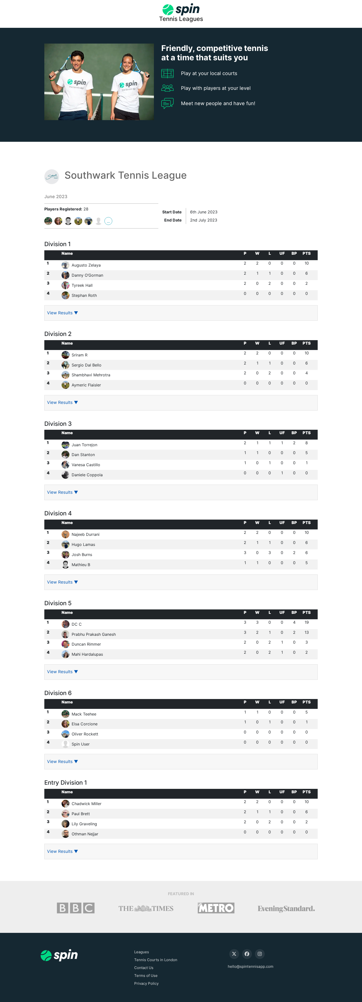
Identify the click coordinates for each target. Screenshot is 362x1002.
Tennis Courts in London (155, 959)
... (108, 221)
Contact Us (143, 967)
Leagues (141, 952)
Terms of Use (146, 975)
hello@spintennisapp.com (250, 966)
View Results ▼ (62, 312)
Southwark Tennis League (126, 175)
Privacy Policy (146, 983)
